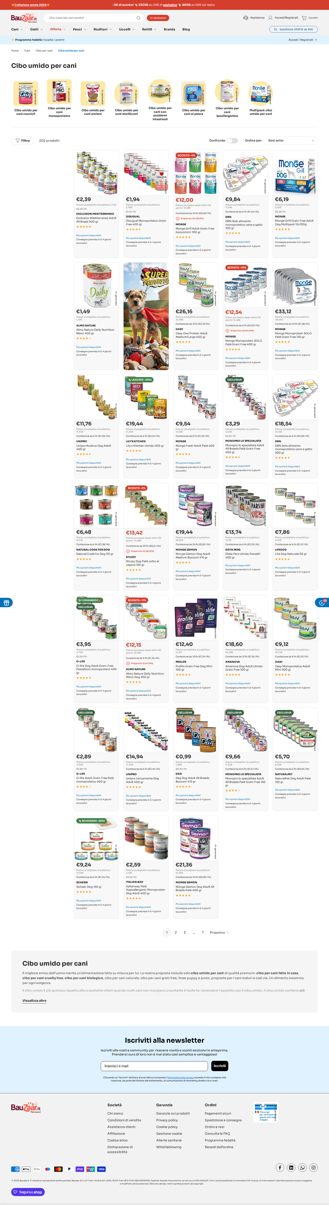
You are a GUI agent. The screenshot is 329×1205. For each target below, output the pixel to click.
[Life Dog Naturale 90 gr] (295, 505)
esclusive (170, 5)
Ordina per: (253, 140)
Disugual (133, 216)
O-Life (80, 661)
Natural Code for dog (93, 549)
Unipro (81, 441)
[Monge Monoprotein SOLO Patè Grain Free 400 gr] (245, 285)
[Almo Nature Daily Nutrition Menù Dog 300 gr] (146, 617)
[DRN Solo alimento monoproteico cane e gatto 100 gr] (245, 172)
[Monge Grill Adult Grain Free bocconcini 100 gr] (195, 172)
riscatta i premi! (39, 39)
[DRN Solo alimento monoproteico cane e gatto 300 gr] (295, 397)
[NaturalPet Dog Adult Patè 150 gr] (295, 730)
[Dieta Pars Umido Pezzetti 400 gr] (245, 505)
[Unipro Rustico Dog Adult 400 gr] (96, 397)
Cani (27, 50)
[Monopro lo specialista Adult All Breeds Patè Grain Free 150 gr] (245, 730)
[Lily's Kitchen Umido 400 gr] (146, 397)
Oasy (179, 329)
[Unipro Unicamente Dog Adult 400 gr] (146, 730)
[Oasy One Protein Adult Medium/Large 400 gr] (195, 285)
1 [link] (167, 933)
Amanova (232, 661)
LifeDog (280, 549)
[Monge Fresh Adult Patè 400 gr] (195, 397)
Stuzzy (131, 557)
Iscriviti (220, 1066)
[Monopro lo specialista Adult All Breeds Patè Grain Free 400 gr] (245, 397)
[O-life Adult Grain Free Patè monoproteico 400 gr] (96, 730)
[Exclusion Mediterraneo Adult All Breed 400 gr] (96, 172)
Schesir (82, 882)
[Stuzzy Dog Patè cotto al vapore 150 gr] (146, 505)
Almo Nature (86, 325)
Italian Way (134, 881)
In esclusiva (158, 17)
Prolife (181, 661)
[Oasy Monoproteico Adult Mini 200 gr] (295, 617)
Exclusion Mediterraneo (95, 213)
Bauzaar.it (24, 1180)
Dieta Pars (232, 549)
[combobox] (94, 18)
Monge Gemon (186, 549)
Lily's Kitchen (136, 441)
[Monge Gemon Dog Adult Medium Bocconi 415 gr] (195, 505)
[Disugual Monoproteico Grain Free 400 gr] (146, 172)
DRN (228, 217)
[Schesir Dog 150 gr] (96, 838)
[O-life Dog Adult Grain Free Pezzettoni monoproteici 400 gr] (96, 617)
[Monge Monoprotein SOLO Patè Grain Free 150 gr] (295, 285)
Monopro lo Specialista (243, 440)
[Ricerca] (138, 18)
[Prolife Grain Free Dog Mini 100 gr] (195, 617)
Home (15, 50)
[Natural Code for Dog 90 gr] (96, 505)
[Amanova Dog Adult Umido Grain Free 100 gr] (245, 617)
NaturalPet (284, 774)
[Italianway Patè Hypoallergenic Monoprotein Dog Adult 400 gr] (146, 838)
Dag (179, 773)
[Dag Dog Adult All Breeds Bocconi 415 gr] (195, 730)
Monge (181, 224)
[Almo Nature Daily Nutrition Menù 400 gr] (96, 285)
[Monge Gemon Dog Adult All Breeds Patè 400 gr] (195, 838)
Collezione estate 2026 (31, 4)
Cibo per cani (44, 50)
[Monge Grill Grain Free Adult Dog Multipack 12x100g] (295, 172)
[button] (17, 29)
